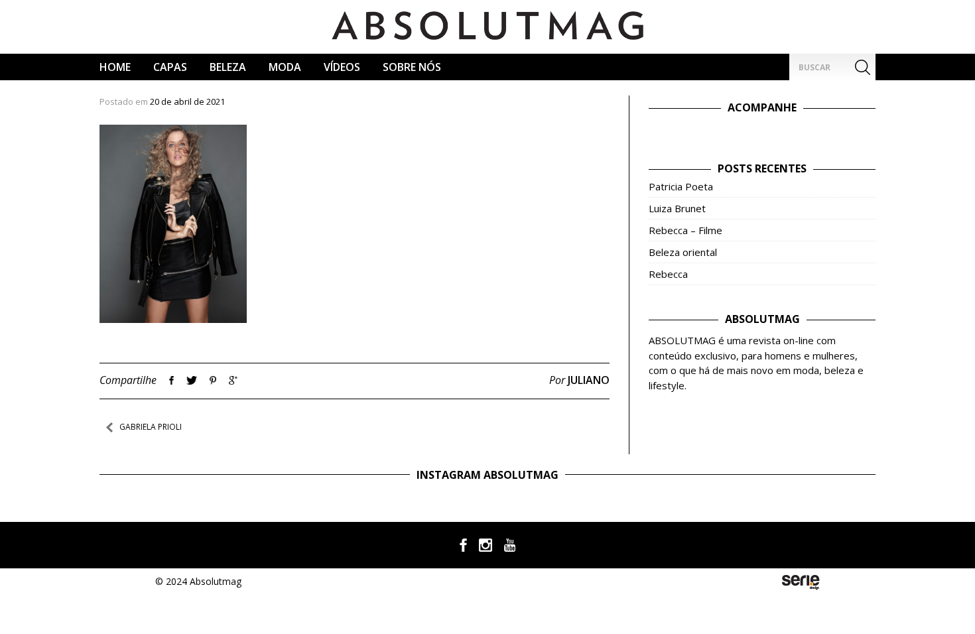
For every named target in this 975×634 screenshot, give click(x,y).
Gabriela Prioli (150, 426)
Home (115, 67)
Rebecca (668, 274)
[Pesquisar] (862, 67)
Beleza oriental (683, 252)
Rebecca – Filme (685, 230)
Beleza (228, 67)
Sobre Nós (412, 67)
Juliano (589, 380)
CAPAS (170, 67)
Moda (285, 67)
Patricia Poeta (681, 186)
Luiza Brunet (677, 208)
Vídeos (342, 67)
